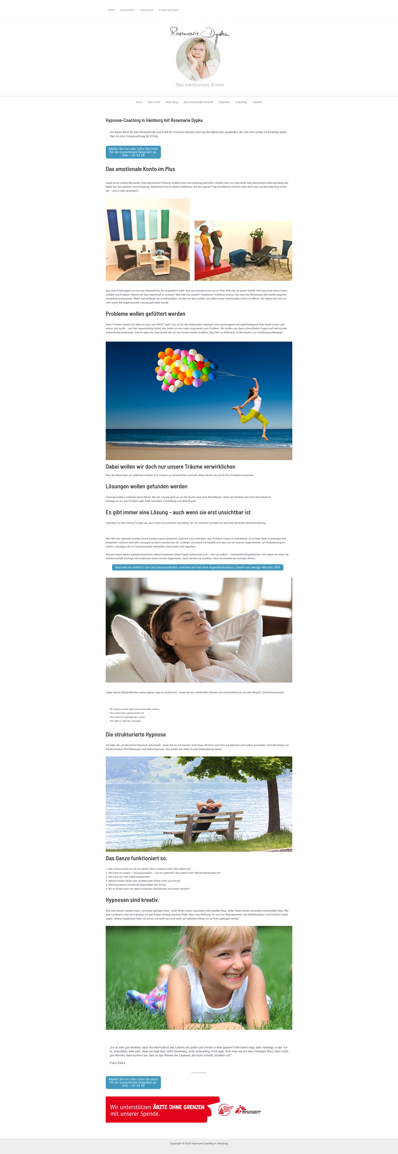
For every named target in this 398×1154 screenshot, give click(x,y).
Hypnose (224, 102)
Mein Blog (172, 102)
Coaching (241, 102)
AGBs (111, 10)
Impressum (147, 10)
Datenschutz (127, 10)
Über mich (154, 102)
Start (139, 102)
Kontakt (257, 102)
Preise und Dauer (169, 10)
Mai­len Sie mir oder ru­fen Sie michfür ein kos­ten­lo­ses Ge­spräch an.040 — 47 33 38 (133, 152)
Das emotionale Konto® (198, 102)
